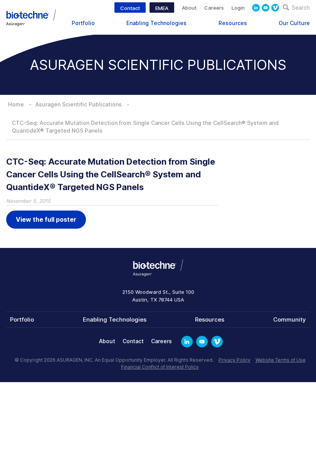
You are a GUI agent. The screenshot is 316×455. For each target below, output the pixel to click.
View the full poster (46, 219)
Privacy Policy (234, 360)
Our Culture (294, 23)
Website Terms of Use (280, 360)
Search (300, 7)
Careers (214, 8)
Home (16, 104)
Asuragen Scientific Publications (78, 104)
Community (289, 319)
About (189, 8)
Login (238, 8)
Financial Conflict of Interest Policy (160, 367)
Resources (233, 23)
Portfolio (83, 23)
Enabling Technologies (156, 23)
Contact (130, 8)
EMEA (161, 8)
